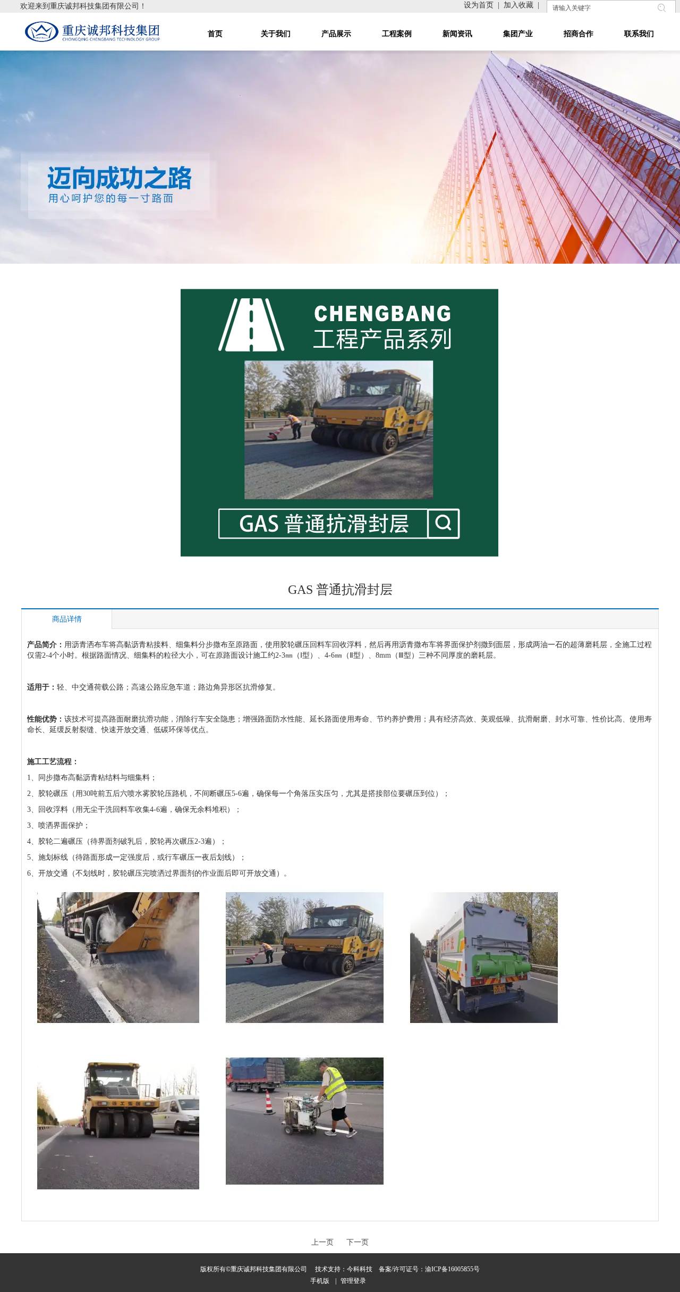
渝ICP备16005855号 (452, 1269)
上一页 (322, 1242)
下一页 (357, 1242)
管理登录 (353, 1281)
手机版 (319, 1281)
